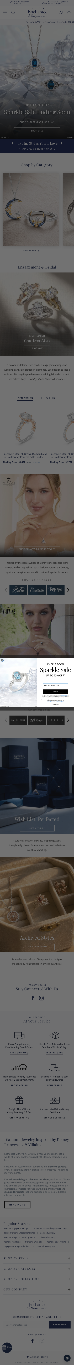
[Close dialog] (2, 660)
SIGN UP (55, 691)
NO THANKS (55, 704)
